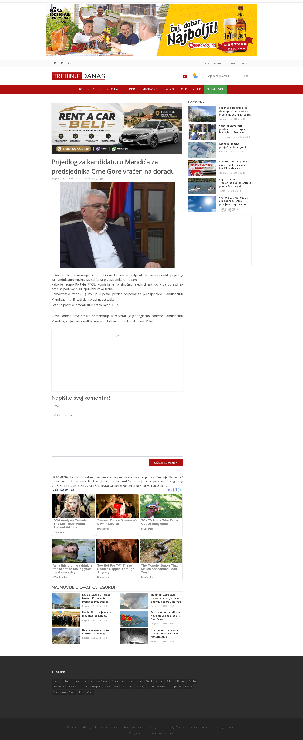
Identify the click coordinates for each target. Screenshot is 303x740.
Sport (132, 89)
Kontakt (245, 63)
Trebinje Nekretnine (200, 727)
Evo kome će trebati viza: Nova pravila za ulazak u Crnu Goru (166, 616)
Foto (183, 89)
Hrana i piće (127, 686)
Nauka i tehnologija (158, 686)
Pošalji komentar (166, 462)
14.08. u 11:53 (100, 605)
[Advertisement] (30, 89)
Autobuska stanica (134, 727)
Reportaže (176, 686)
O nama (205, 63)
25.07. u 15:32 (100, 637)
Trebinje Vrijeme (175, 727)
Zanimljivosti (111, 686)
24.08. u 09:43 (238, 172)
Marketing (218, 63)
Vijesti (92, 89)
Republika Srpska (228, 208)
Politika (223, 151)
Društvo (113, 89)
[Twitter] (62, 63)
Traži (245, 76)
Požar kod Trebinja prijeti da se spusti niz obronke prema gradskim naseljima (235, 111)
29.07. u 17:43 (100, 620)
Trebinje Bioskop (224, 727)
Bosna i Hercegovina (122, 681)
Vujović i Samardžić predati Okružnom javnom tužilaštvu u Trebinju (234, 129)
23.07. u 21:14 (168, 641)
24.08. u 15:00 (243, 136)
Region (55, 178)
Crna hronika (73, 686)
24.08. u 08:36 (235, 190)
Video (197, 89)
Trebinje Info (155, 727)
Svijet (149, 681)
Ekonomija (58, 686)
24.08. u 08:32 (227, 211)
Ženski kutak (59, 692)
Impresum (233, 63)
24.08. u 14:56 (237, 151)
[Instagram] (69, 63)
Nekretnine (216, 89)
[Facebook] (55, 63)
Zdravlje (140, 686)
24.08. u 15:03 (238, 118)
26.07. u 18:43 (168, 623)
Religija (181, 681)
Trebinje (223, 118)
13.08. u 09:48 (168, 605)
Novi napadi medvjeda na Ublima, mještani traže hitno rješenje (166, 633)
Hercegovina (226, 136)
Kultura (170, 681)
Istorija (188, 686)
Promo (169, 89)
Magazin (149, 89)
